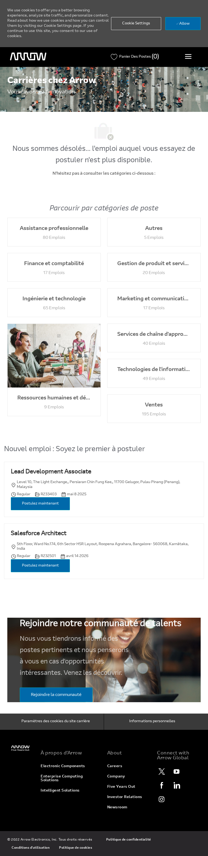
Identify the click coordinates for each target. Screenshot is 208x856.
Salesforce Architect (38, 534)
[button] (136, 23)
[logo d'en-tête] (28, 56)
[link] (20, 748)
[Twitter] (161, 771)
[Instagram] (161, 799)
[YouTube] (176, 771)
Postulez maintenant (40, 504)
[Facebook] (161, 785)
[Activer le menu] (188, 56)
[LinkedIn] (176, 785)
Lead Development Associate (51, 472)
